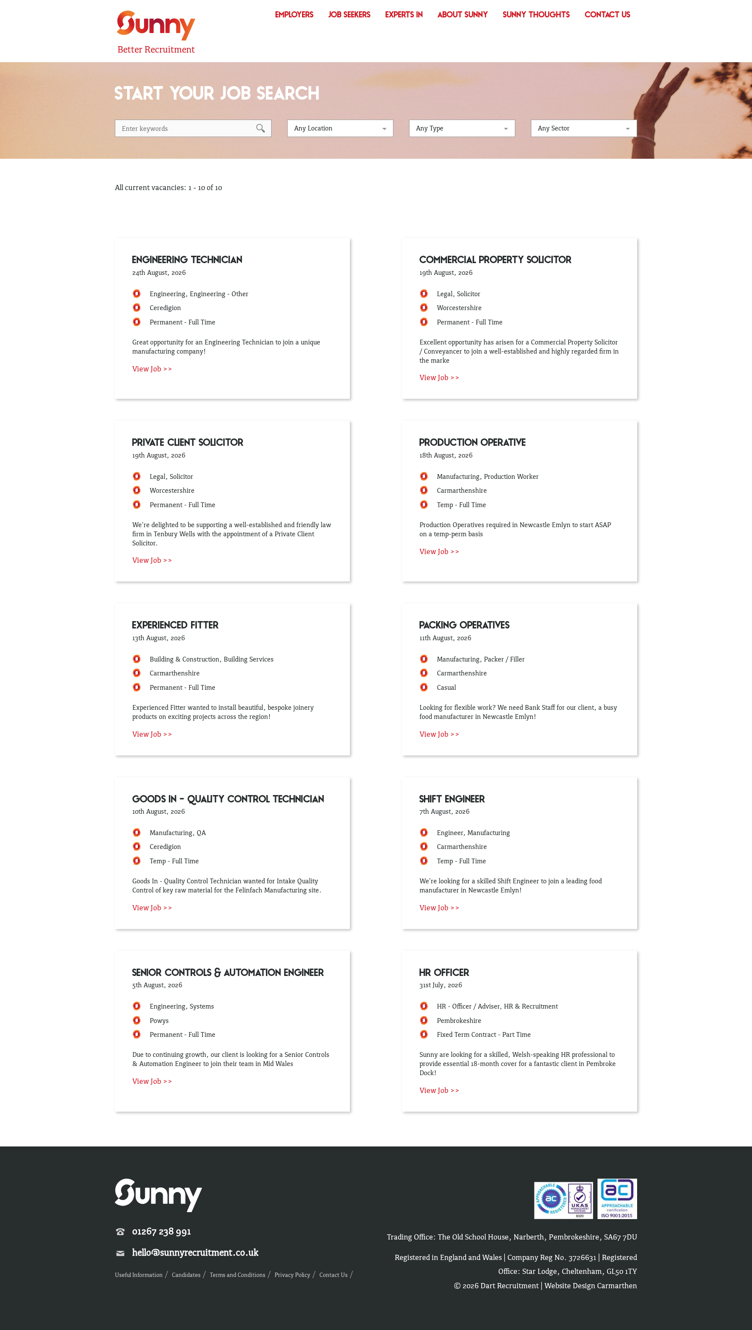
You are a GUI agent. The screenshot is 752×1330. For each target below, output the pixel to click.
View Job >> (152, 369)
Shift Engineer (452, 800)
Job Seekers (350, 15)
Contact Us (608, 15)
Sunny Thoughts (536, 15)
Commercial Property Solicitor (496, 261)
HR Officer (445, 974)
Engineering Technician (187, 261)
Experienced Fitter (175, 626)
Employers (294, 15)
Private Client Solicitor (188, 443)
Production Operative (473, 443)
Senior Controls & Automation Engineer (228, 974)
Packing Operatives (465, 626)
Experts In (404, 15)
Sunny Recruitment (155, 27)
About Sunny (463, 15)
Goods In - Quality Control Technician (228, 800)
